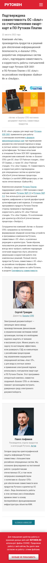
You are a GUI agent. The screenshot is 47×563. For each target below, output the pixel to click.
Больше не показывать (23, 557)
